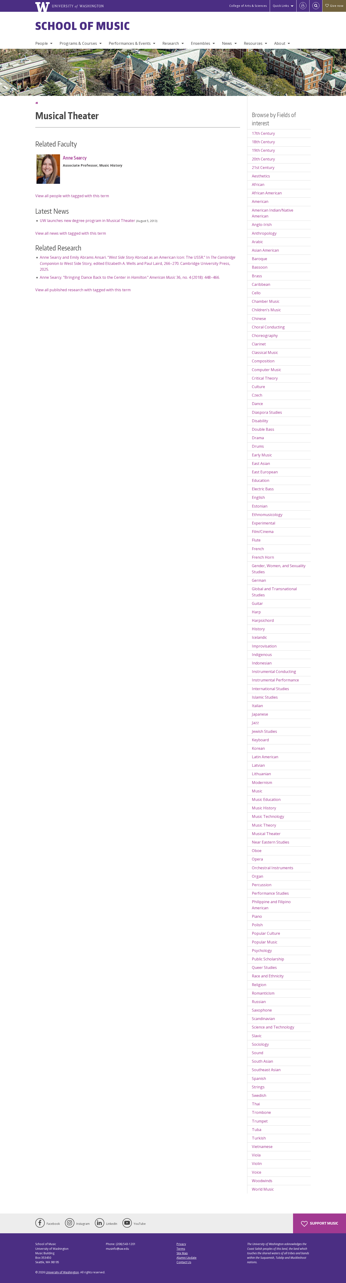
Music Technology (268, 816)
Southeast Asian (266, 1069)
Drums (258, 446)
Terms (181, 1249)
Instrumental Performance (275, 680)
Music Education (266, 799)
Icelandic (259, 637)
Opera (257, 859)
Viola (256, 1155)
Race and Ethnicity (268, 976)
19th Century (263, 150)
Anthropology (264, 233)
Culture (258, 386)
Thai (256, 1104)
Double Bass (263, 429)
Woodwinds (262, 1180)
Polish (257, 924)
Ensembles (200, 43)
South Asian (262, 1061)
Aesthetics (261, 176)
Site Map (182, 1253)
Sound (257, 1052)
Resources (253, 43)
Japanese (260, 714)
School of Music (82, 25)
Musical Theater (266, 833)
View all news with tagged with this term (70, 233)
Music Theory (264, 825)
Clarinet (259, 344)
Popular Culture (266, 933)
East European (265, 472)
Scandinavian (263, 1018)
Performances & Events (130, 43)
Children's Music (266, 309)
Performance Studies (270, 893)
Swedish (259, 1095)
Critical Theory (265, 378)
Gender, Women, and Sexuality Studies (279, 568)
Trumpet (260, 1121)
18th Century (263, 141)
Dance (257, 403)
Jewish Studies (264, 731)
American (260, 201)
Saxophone (262, 1010)
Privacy (181, 1244)
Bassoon (259, 267)
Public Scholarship (268, 959)
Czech (257, 395)
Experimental (263, 523)
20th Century (263, 159)
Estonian (259, 506)
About (279, 43)
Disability (260, 420)
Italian (257, 705)
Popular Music (264, 942)
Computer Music (266, 369)
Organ (257, 876)
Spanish (259, 1078)
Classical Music (265, 352)
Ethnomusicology (267, 514)
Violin (257, 1163)
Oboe (257, 850)
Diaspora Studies (267, 412)
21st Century (263, 167)
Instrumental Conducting (274, 671)
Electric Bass (263, 489)
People (41, 43)
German (259, 580)
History (258, 628)
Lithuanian (261, 773)
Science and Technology (273, 1027)
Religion (259, 984)
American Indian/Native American (272, 213)
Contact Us (184, 1262)
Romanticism (263, 993)
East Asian (261, 463)
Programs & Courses (78, 43)
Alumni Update (187, 1258)
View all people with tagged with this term (72, 195)
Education (260, 480)
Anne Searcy (75, 158)
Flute (256, 540)
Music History (264, 808)
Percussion (261, 884)
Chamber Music (265, 301)
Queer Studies (264, 967)
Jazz (255, 722)
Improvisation (264, 646)
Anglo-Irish (262, 224)
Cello (256, 292)
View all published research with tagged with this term (83, 289)
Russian (259, 1001)
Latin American (265, 756)
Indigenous (262, 654)
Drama (258, 437)
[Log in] (303, 6)
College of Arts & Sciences (248, 6)
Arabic (257, 241)
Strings (258, 1087)
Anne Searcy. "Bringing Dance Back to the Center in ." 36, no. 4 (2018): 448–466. (130, 277)
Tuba (256, 1129)
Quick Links (281, 6)
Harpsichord (263, 620)
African (258, 184)
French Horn (263, 557)
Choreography (265, 335)
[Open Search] (316, 6)
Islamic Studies (265, 697)
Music (257, 791)
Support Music (323, 1223)
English (258, 497)
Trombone (261, 1112)
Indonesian (262, 663)
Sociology (260, 1044)
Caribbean (261, 284)
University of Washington (62, 1272)
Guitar (257, 603)
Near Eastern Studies (270, 842)
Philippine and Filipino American (271, 904)
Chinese (259, 318)
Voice (256, 1172)
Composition (263, 361)
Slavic (257, 1035)
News (227, 43)
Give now (336, 6)
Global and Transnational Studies (274, 592)
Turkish (259, 1138)
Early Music (262, 455)
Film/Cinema (263, 531)
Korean (258, 748)
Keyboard (260, 739)
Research (170, 43)
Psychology (262, 950)
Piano (257, 916)
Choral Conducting (268, 327)
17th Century (263, 133)
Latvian (258, 765)
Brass (257, 276)
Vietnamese (262, 1146)
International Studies (270, 688)
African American (267, 193)
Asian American (265, 250)
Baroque (259, 258)
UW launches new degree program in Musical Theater (87, 220)
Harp (256, 612)
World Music (263, 1189)
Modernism (262, 782)
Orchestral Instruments (272, 867)
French (258, 548)
